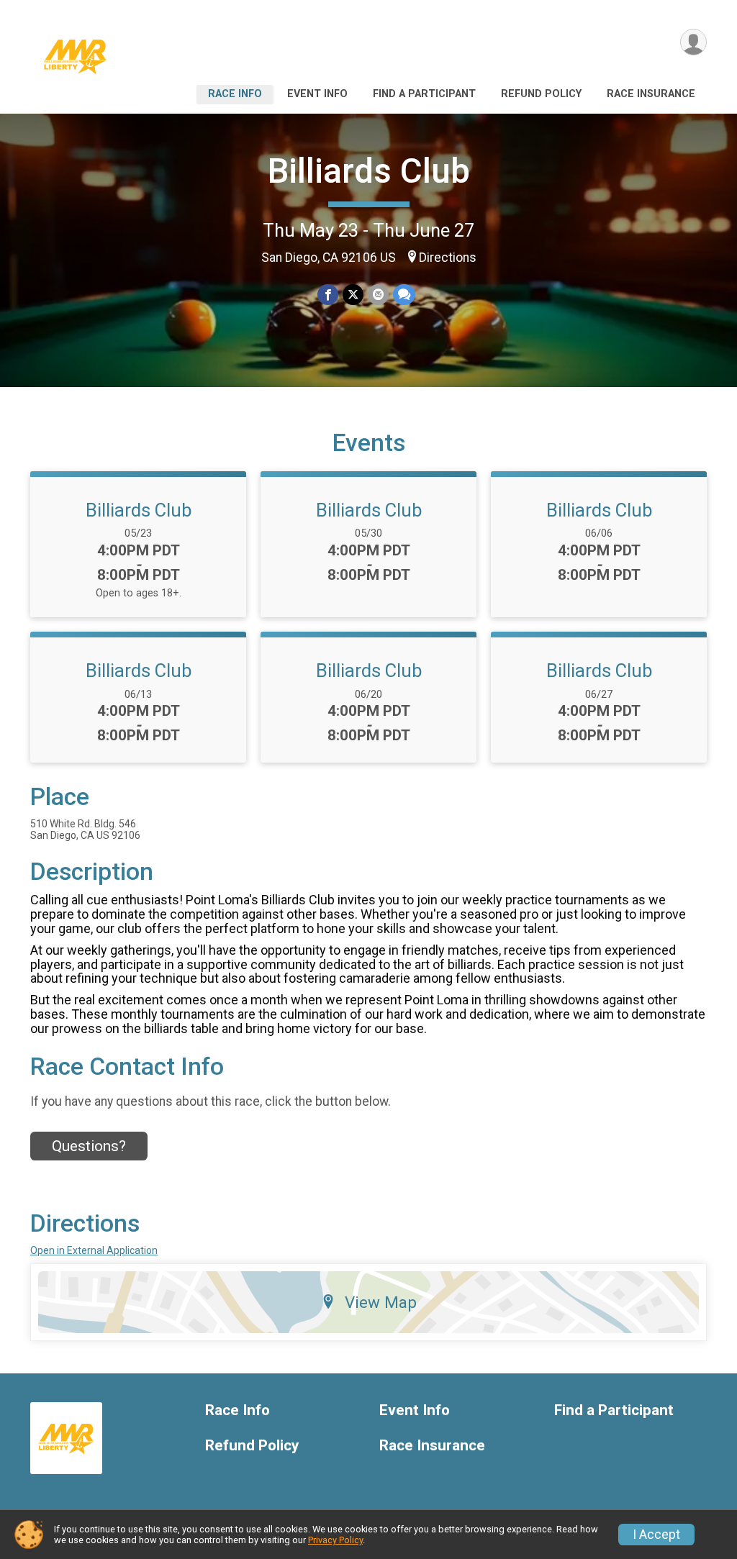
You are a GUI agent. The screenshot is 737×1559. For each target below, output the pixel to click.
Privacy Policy (335, 1540)
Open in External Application (94, 1250)
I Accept (656, 1534)
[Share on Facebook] (327, 294)
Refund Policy (541, 94)
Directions (447, 257)
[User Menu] (693, 42)
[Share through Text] (404, 294)
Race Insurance (651, 94)
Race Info (235, 94)
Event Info (317, 94)
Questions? (89, 1146)
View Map (381, 1302)
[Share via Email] (378, 294)
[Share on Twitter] (353, 294)
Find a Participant (424, 94)
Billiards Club (369, 170)
